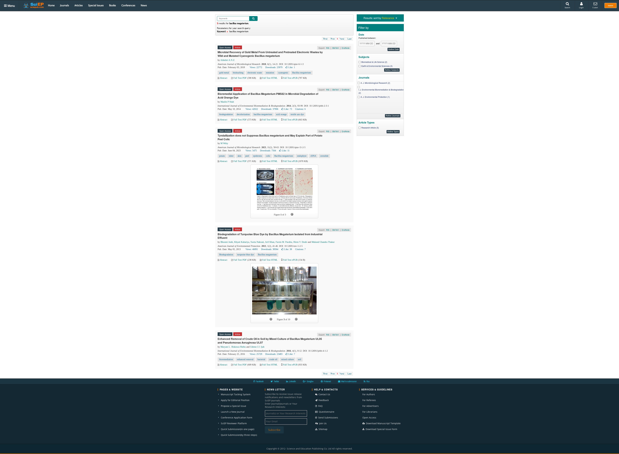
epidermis (257, 156)
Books (112, 5)
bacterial (261, 359)
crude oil (273, 359)
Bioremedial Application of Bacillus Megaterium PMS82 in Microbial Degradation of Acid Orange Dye (268, 95)
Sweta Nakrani (257, 242)
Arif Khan (269, 242)
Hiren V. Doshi (300, 242)
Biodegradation (226, 254)
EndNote (345, 48)
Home (51, 5)
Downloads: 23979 (273, 67)
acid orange (281, 114)
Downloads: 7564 (268, 150)
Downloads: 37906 (269, 109)
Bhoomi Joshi (227, 242)
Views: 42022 (252, 109)
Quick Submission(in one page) (237, 429)
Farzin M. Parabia (284, 242)
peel (247, 156)
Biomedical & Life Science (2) (374, 62)
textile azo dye (297, 114)
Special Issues (96, 5)
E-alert (595, 7)
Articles (78, 5)
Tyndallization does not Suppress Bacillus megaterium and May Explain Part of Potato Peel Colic (270, 137)
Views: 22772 (256, 67)
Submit (610, 5)
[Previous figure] (271, 319)
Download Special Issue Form (381, 429)
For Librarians (369, 411)
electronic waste (254, 72)
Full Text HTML (269, 78)
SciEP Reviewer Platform (234, 423)
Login (581, 7)
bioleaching (238, 72)
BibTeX (335, 48)
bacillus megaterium (263, 114)
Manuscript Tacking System (236, 394)
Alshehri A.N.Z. (227, 60)
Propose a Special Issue (233, 405)
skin (239, 156)
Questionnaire (326, 411)
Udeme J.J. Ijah (257, 347)
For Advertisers (370, 405)
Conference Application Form (236, 417)
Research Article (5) (370, 127)
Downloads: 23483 (273, 354)
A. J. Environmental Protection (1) (375, 96)
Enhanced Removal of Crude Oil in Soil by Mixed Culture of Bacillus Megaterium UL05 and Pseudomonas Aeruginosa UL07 (270, 340)
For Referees (369, 400)
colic (268, 156)
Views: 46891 (252, 249)
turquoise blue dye (245, 254)
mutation (270, 72)
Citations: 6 (300, 109)
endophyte (301, 156)
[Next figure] (292, 214)
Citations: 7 (300, 249)
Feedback (323, 400)
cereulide (324, 156)
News (144, 5)
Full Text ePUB (290, 78)
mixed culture (287, 359)
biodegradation (226, 114)
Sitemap (322, 429)
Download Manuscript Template (383, 423)
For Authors (368, 394)
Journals (64, 5)
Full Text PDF (240, 78)
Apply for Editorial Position (235, 400)
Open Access (369, 417)
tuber (231, 156)
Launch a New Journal (233, 411)
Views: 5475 (251, 150)
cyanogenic (283, 72)
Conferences (128, 5)
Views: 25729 (256, 354)
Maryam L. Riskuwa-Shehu (233, 347)
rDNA (313, 156)
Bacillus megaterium (301, 72)
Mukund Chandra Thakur (323, 242)
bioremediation (226, 359)
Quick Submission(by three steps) (239, 434)
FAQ (320, 405)
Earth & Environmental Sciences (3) (377, 66)
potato (222, 156)
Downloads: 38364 (269, 249)
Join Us (323, 423)
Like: (291, 67)
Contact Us (324, 394)
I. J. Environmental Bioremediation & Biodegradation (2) (381, 91)
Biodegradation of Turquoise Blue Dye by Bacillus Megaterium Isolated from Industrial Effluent (270, 236)
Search (567, 7)
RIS (327, 48)
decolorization (243, 114)
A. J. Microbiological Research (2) (375, 82)
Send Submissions (328, 417)
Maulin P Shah (227, 102)
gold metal (224, 72)
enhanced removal (245, 359)
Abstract (223, 78)
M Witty (224, 143)
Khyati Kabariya (241, 242)
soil (299, 359)
